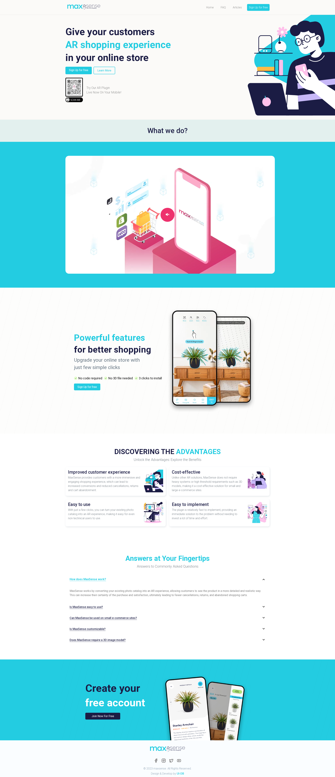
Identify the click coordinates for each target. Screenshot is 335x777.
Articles (237, 7)
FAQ (223, 7)
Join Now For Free (103, 716)
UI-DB (180, 773)
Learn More (104, 70)
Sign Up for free (258, 7)
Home (210, 7)
